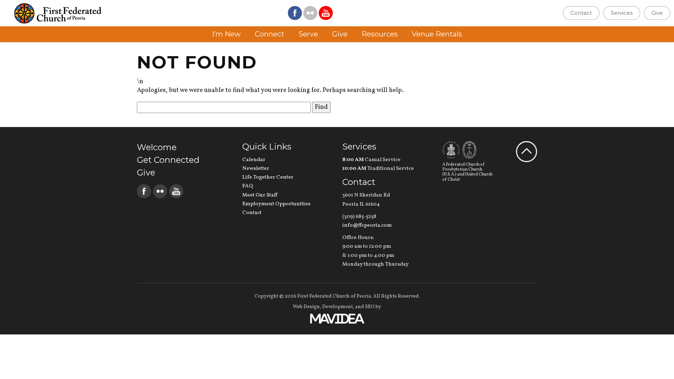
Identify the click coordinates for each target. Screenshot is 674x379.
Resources (380, 34)
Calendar (253, 160)
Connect (269, 34)
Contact (581, 12)
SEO (370, 307)
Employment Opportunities (276, 204)
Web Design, (307, 307)
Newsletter (255, 168)
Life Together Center (267, 177)
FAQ (247, 186)
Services (622, 12)
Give (657, 12)
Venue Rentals (437, 34)
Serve (308, 34)
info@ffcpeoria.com (367, 225)
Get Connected (168, 160)
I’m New (226, 34)
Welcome (157, 147)
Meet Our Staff (259, 195)
